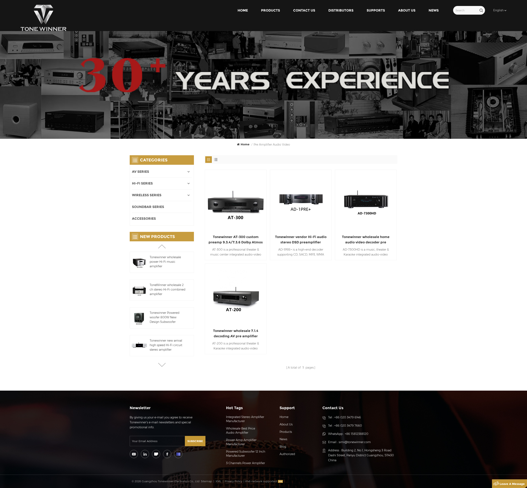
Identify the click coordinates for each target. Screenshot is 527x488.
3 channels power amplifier (245, 463)
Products (270, 10)
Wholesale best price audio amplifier (240, 430)
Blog (283, 446)
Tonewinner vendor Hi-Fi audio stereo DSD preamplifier (300, 239)
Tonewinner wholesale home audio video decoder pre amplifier (365, 240)
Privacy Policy (233, 481)
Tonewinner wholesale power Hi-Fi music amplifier (165, 261)
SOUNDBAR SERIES (148, 207)
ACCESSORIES (144, 219)
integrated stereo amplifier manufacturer (245, 419)
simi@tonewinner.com (355, 442)
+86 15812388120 (356, 434)
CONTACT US (304, 10)
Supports (376, 10)
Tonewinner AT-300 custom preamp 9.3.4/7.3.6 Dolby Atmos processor (236, 240)
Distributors (340, 10)
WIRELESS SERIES (146, 195)
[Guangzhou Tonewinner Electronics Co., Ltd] (43, 18)
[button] (162, 365)
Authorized (287, 454)
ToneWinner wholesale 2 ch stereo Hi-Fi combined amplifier (167, 289)
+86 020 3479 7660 (348, 425)
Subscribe (195, 441)
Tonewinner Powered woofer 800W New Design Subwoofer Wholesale (164, 317)
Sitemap (206, 481)
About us (406, 10)
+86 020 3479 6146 (347, 417)
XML (218, 481)
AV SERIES (140, 172)
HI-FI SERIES (142, 183)
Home (243, 10)
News (434, 10)
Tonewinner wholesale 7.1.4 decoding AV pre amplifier (235, 333)
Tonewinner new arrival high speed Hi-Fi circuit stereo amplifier (166, 345)
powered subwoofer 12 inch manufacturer (245, 454)
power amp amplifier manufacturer (241, 442)
